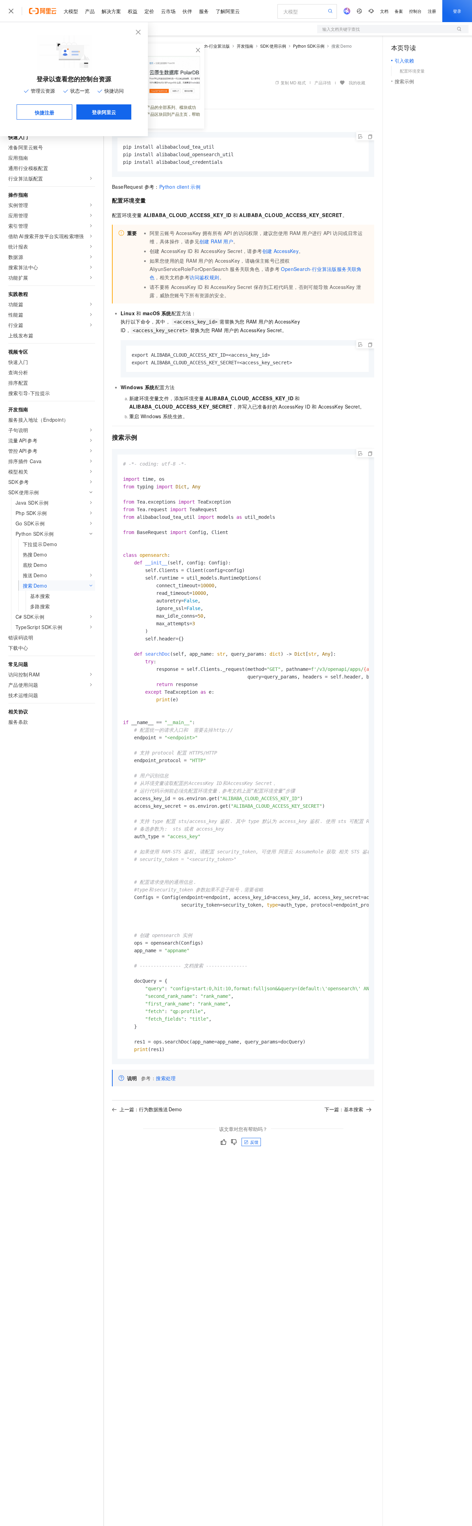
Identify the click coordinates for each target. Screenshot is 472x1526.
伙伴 (187, 11)
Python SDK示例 (309, 46)
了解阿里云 (228, 11)
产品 (90, 11)
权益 (133, 11)
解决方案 (111, 11)
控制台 (415, 11)
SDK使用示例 (273, 46)
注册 (432, 11)
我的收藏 (357, 82)
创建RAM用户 (216, 241)
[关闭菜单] (11, 11)
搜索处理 (166, 1078)
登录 (457, 11)
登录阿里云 (104, 112)
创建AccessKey (280, 250)
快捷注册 (44, 112)
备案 (399, 11)
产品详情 (322, 82)
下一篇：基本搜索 (343, 1109)
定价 (149, 11)
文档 (384, 11)
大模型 (71, 11)
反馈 (254, 1142)
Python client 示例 (179, 186)
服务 (204, 11)
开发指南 (245, 46)
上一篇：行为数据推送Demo (151, 1109)
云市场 (168, 11)
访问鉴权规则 (204, 277)
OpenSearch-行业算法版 (207, 46)
